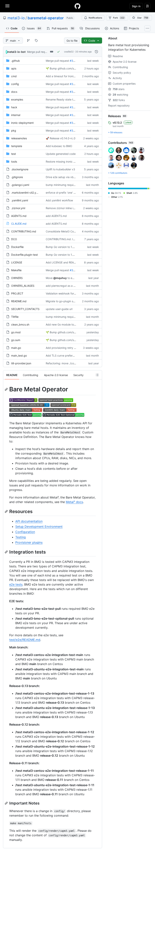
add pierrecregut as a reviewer (65, 285)
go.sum (15, 340)
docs (14, 91)
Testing (20, 537)
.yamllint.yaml (19, 200)
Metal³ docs (74, 502)
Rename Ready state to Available (66, 99)
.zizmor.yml (18, 208)
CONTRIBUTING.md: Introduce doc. (68, 239)
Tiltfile (15, 316)
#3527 (74, 107)
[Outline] (97, 375)
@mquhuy (60, 278)
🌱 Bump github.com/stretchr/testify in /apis (73, 68)
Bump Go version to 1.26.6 (62, 246)
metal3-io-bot (16, 51)
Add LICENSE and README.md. (65, 262)
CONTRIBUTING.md (23, 231)
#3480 (74, 91)
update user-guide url (59, 309)
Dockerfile (17, 246)
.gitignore (17, 177)
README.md (18, 301)
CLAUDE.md (18, 223)
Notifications (95, 17)
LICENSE (16, 262)
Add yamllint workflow (59, 200)
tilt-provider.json (21, 363)
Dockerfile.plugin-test (24, 254)
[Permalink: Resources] (6, 511)
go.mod (16, 332)
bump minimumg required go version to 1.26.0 (74, 184)
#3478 (74, 270)
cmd (14, 76)
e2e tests (15, 584)
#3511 (74, 84)
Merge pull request (38, 51)
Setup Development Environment (39, 526)
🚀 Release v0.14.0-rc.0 (60, 138)
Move (49, 278)
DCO (14, 239)
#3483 (74, 122)
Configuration (25, 532)
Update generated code (61, 153)
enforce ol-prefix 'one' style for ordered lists (73, 192)
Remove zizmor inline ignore (63, 208)
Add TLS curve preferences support (68, 355)
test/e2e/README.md (24, 640)
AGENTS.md (18, 215)
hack (14, 107)
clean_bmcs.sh (20, 324)
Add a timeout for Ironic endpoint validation (72, 76)
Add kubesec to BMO (59, 146)
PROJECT (17, 293)
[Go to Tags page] (36, 40)
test (13, 153)
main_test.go (19, 355)
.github (15, 60)
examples (17, 99)
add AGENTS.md (56, 215)
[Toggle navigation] (7, 6)
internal (15, 115)
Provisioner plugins (29, 542)
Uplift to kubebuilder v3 (60, 169)
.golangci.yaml (20, 184)
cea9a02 (69, 51)
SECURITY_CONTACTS (25, 309)
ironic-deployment (22, 122)
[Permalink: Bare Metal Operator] (6, 389)
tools (14, 161)
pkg (13, 130)
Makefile (16, 270)
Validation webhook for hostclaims (67, 293)
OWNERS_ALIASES (22, 285)
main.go (16, 347)
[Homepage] (77, 6)
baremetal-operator (46, 18)
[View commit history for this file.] (96, 51)
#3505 (74, 60)
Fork (118, 17)
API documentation (29, 521)
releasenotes (19, 138)
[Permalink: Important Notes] (6, 803)
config (15, 84)
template (16, 146)
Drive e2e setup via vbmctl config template (72, 177)
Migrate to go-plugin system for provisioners (73, 301)
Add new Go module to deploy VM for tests (72, 324)
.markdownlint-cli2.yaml (25, 192)
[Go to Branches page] (28, 40)
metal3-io (16, 18)
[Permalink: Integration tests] (6, 552)
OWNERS (17, 278)
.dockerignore (19, 169)
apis (13, 68)
